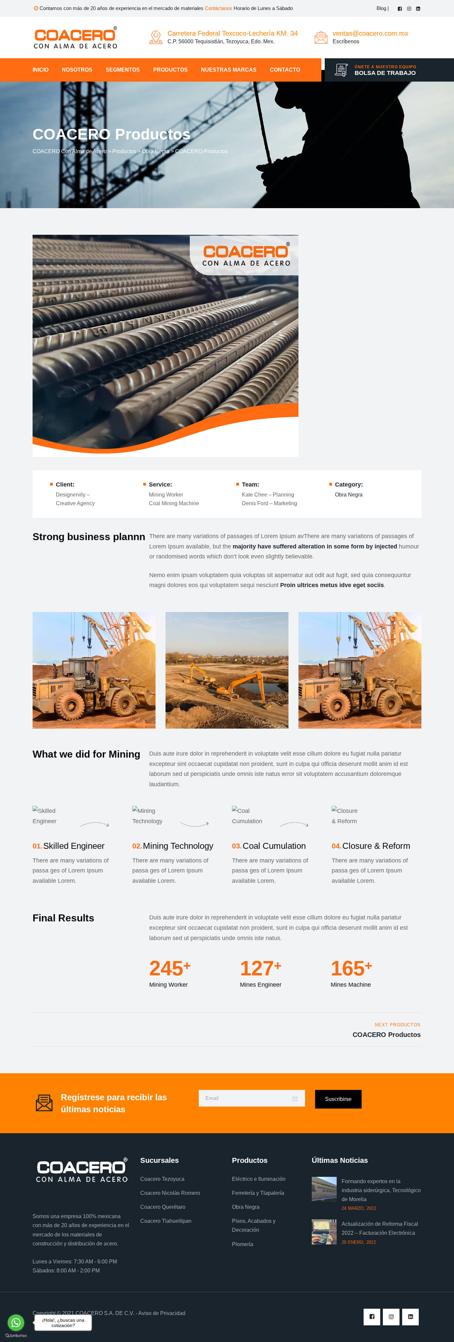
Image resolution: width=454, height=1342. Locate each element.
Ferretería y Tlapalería (258, 1193)
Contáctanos (218, 8)
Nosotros (77, 70)
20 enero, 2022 (359, 1242)
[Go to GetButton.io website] (16, 1335)
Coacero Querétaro (162, 1207)
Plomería (242, 1244)
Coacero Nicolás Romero (170, 1193)
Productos (170, 70)
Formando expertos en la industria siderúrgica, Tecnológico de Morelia (381, 1190)
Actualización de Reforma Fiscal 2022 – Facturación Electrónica (380, 1228)
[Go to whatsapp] (16, 1322)
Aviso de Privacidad (161, 1313)
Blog (382, 8)
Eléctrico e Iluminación (258, 1179)
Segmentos (123, 70)
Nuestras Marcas (229, 70)
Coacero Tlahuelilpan (165, 1221)
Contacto (285, 70)
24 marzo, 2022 (359, 1208)
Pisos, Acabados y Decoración (254, 1225)
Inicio (41, 70)
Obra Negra (349, 495)
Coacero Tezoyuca (162, 1179)
